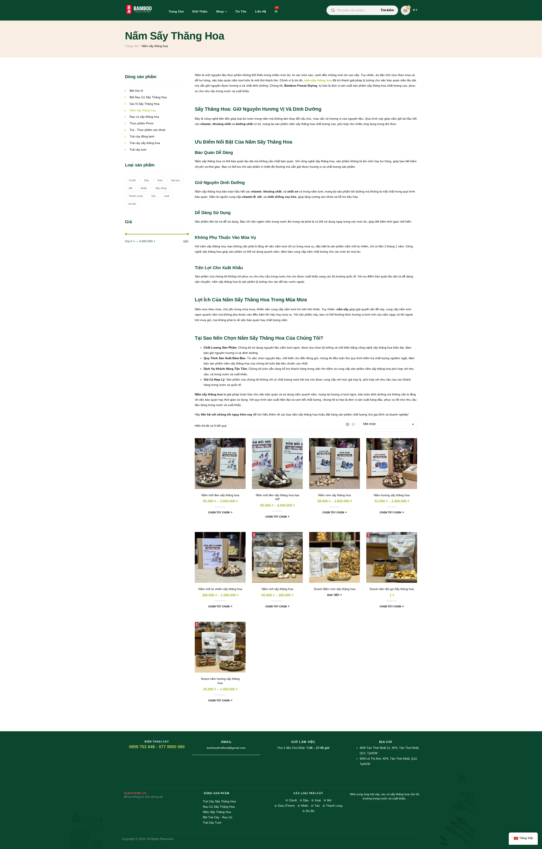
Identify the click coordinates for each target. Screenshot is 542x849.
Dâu (146, 180)
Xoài (166, 196)
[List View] (353, 424)
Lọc (185, 241)
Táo (153, 196)
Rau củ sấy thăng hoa (144, 116)
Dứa (160, 180)
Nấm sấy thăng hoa (143, 110)
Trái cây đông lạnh (142, 136)
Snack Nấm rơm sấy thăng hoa (334, 589)
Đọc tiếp (333, 595)
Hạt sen (175, 180)
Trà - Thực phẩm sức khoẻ (147, 130)
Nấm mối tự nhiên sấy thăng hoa (220, 589)
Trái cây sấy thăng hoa (145, 143)
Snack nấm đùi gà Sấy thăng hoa (391, 589)
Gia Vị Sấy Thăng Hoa (144, 103)
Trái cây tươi (138, 149)
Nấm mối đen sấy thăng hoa (220, 495)
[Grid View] (347, 424)
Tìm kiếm (387, 10)
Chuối (132, 180)
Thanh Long (136, 196)
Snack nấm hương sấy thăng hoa (220, 681)
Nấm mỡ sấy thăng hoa (277, 589)
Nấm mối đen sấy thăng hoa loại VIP (277, 497)
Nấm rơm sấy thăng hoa (334, 495)
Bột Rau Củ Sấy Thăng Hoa (148, 97)
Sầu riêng (161, 188)
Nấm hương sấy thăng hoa (392, 495)
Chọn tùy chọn (219, 512)
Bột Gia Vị (136, 90)
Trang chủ (131, 46)
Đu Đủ (132, 203)
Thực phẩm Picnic (142, 123)
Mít (130, 188)
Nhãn (144, 188)
